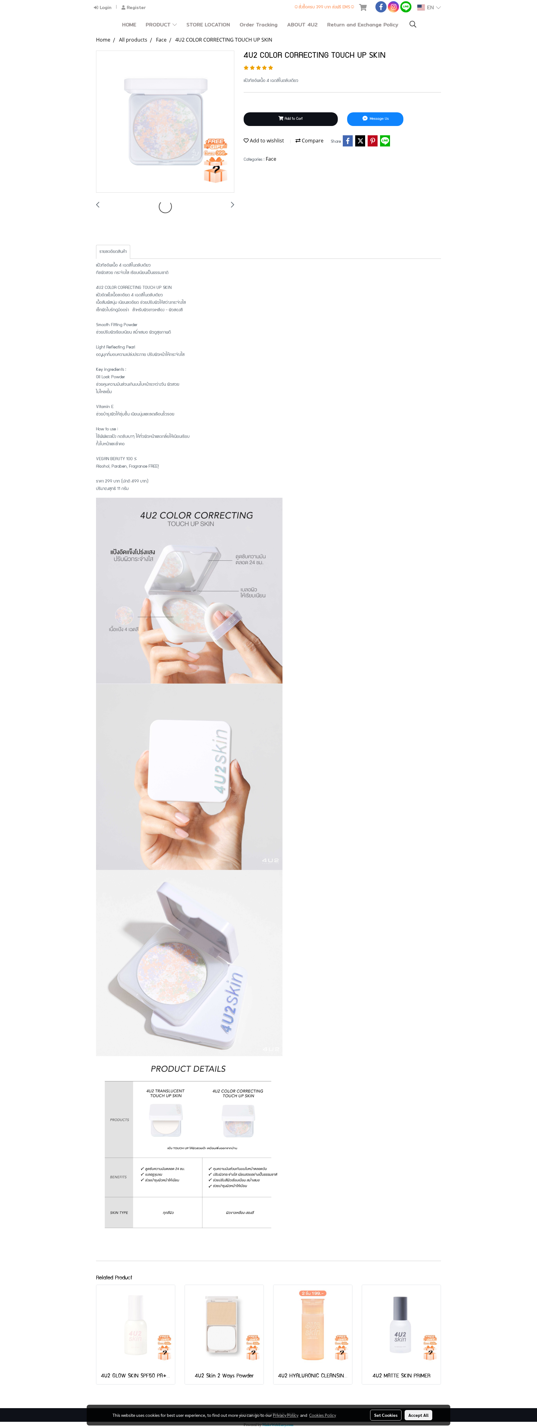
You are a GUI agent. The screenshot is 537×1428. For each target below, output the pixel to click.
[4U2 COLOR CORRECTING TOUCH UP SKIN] (165, 122)
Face (271, 158)
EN (430, 7)
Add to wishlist (266, 140)
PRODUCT (159, 25)
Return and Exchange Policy (362, 25)
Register (135, 7)
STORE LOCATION (208, 25)
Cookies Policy (322, 1415)
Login (105, 7)
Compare (312, 140)
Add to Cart (293, 119)
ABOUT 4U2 (302, 25)
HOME (129, 25)
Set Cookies (385, 1415)
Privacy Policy (285, 1415)
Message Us (379, 119)
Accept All (418, 1415)
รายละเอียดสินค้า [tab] (113, 252)
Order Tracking (259, 25)
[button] (413, 24)
